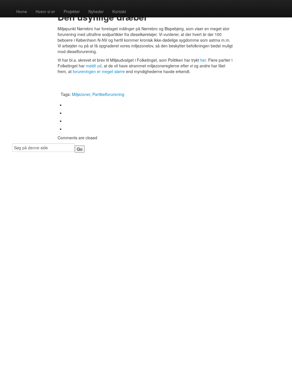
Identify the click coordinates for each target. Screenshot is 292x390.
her (203, 60)
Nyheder (96, 11)
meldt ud (94, 66)
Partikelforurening (108, 94)
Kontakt (119, 11)
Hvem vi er (45, 11)
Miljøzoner (81, 94)
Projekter (72, 11)
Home (21, 11)
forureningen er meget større (99, 71)
